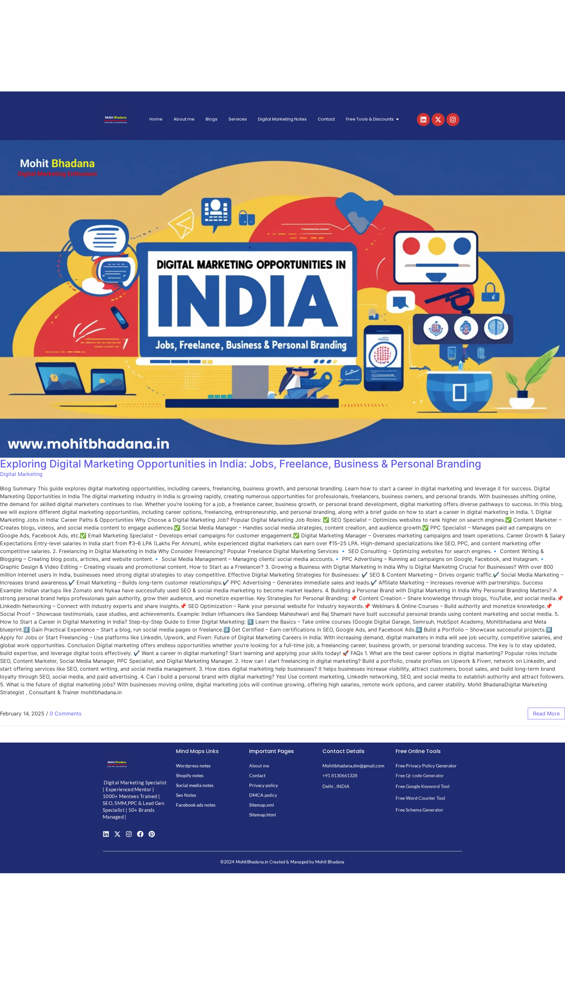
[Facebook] (140, 834)
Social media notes (195, 785)
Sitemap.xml (261, 805)
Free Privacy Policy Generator (426, 765)
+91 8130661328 (339, 775)
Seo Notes (186, 795)
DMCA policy (263, 795)
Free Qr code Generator (420, 775)
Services (238, 119)
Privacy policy (263, 785)
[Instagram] (452, 119)
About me (184, 119)
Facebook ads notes (195, 805)
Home (156, 119)
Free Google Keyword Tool (423, 786)
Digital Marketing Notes (282, 119)
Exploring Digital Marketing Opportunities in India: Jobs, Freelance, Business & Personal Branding (240, 463)
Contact (326, 119)
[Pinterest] (151, 834)
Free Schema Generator (419, 809)
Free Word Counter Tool (420, 798)
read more (546, 713)
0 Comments (65, 713)
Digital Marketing (21, 474)
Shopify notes (189, 775)
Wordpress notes (193, 765)
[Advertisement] (196, 45)
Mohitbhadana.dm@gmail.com (353, 765)
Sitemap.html (262, 814)
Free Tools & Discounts (370, 119)
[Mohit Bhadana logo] (115, 118)
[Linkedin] (423, 119)
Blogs (211, 119)
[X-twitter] (438, 119)
